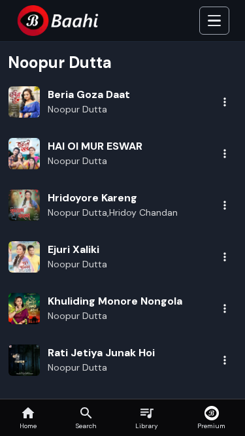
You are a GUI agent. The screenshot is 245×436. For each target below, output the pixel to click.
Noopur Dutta (77, 109)
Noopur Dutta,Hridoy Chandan (113, 212)
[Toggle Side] (214, 21)
